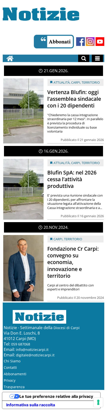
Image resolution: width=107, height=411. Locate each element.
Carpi (75, 82)
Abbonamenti (15, 374)
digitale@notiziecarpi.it (35, 355)
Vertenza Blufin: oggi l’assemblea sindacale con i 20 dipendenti (74, 99)
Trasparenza (14, 386)
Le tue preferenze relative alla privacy (56, 396)
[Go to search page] (83, 58)
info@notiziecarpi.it (32, 349)
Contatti (10, 367)
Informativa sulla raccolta (30, 404)
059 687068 (20, 344)
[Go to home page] (10, 58)
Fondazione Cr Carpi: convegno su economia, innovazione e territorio (73, 262)
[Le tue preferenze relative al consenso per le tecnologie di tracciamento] (98, 402)
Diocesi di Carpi (67, 327)
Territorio (91, 82)
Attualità (62, 82)
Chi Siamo (12, 361)
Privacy (9, 380)
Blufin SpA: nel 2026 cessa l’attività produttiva (72, 179)
